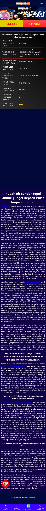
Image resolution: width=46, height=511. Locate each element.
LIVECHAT (40, 509)
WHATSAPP (29, 509)
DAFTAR (11, 24)
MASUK (5, 509)
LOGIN (34, 24)
